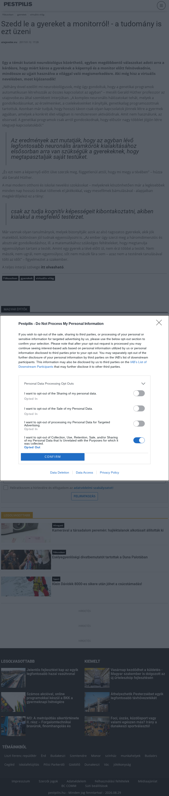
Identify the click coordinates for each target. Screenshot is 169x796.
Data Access (84, 472)
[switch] (139, 393)
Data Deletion (59, 472)
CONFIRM (53, 456)
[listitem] (84, 383)
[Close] (160, 324)
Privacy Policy (109, 472)
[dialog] (84, 398)
